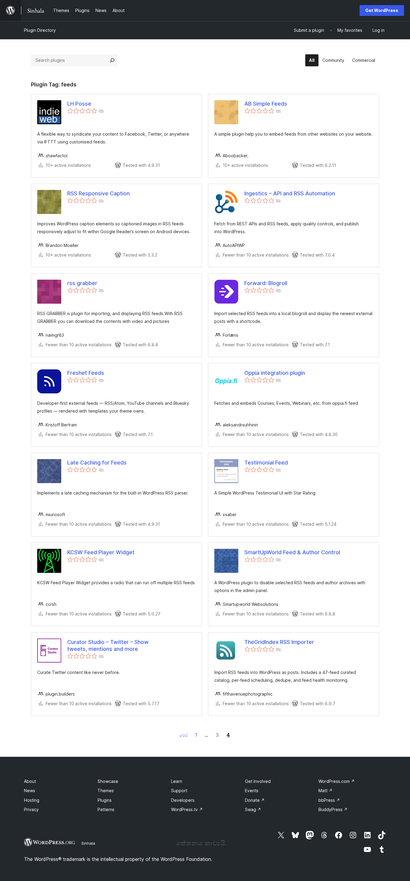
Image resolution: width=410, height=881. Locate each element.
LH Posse (79, 104)
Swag (253, 809)
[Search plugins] (112, 60)
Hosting (31, 800)
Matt (325, 790)
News (29, 790)
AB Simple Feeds (265, 104)
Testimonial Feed (266, 462)
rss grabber (82, 283)
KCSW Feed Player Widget (100, 552)
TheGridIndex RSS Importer (279, 642)
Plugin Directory (40, 30)
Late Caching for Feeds (97, 462)
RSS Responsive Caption (98, 193)
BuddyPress (333, 809)
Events (251, 790)
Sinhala (88, 843)
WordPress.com (336, 781)
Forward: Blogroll (265, 283)
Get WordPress (381, 10)
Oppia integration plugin (274, 373)
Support (179, 790)
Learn (176, 781)
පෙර (183, 735)
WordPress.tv (187, 809)
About (30, 781)
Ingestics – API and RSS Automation (289, 193)
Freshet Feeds (85, 373)
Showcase (108, 781)
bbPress (329, 800)
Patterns (106, 809)
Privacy (31, 809)
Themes (106, 790)
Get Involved (258, 781)
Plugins (105, 800)
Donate (255, 800)
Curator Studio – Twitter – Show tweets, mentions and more (108, 645)
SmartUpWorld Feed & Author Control (292, 552)
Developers (182, 800)
